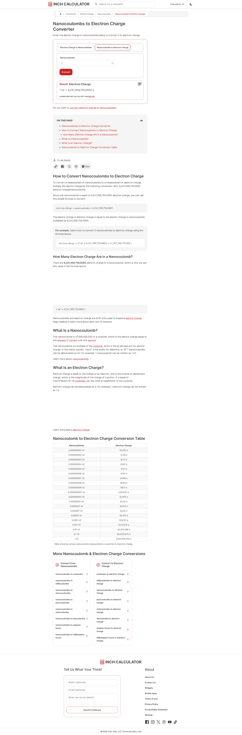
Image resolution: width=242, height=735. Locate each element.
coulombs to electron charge (110, 574)
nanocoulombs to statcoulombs (64, 610)
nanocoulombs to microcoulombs (64, 591)
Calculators (175, 4)
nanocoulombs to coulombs (69, 574)
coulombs (80, 381)
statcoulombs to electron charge (109, 610)
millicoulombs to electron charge (109, 582)
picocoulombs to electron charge (109, 601)
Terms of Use (151, 698)
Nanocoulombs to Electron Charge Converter (86, 126)
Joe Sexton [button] (65, 160)
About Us (149, 677)
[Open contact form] (140, 84)
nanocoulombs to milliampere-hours (70, 636)
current (73, 340)
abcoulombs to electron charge (108, 620)
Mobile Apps (151, 693)
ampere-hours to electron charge (109, 629)
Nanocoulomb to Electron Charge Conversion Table (89, 147)
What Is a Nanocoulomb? (75, 139)
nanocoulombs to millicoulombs (64, 582)
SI (118, 346)
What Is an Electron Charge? (77, 143)
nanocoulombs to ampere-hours (68, 626)
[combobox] (127, 4)
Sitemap (149, 715)
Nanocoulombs (104, 14)
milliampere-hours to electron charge (111, 639)
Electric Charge (87, 14)
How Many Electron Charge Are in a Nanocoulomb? (90, 134)
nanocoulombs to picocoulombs (64, 601)
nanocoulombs (80, 359)
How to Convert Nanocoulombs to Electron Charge (89, 130)
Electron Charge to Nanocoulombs (76, 47)
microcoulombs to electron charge (110, 591)
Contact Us (150, 682)
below (91, 96)
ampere (62, 340)
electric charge (134, 318)
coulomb (97, 346)
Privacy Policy (151, 704)
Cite (87, 166)
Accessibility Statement (156, 709)
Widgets (149, 688)
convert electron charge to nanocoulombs (92, 107)
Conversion (71, 14)
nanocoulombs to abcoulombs (70, 618)
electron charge (81, 429)
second (92, 340)
